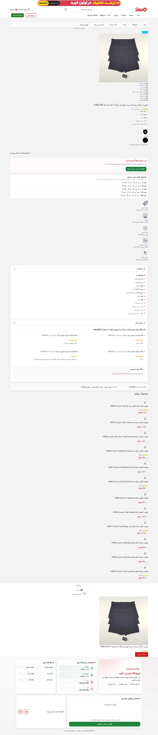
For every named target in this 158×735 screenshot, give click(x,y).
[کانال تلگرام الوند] (26, 711)
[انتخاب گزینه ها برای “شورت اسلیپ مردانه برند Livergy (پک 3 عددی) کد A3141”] (145, 418)
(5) (140, 575)
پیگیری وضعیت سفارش (104, 724)
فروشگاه (134, 25)
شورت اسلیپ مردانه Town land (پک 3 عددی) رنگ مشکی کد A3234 (125, 436)
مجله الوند (31, 679)
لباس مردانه (113, 25)
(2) (140, 530)
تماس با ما (50, 673)
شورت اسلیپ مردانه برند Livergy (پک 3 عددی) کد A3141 (129, 422)
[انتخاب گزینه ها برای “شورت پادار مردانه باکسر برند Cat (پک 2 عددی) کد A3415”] (145, 402)
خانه (144, 25)
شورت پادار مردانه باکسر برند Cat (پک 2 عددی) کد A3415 (129, 406)
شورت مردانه (84, 25)
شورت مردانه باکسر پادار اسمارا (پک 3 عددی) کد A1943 (130, 557)
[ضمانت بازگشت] (145, 240)
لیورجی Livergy (85, 387)
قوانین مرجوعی (48, 667)
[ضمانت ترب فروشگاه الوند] (97, 710)
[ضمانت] (145, 215)
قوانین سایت (30, 673)
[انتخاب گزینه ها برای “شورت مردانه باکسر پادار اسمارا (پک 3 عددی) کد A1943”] (145, 553)
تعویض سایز (144, 257)
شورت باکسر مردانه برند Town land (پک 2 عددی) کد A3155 (128, 481)
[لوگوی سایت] (141, 9)
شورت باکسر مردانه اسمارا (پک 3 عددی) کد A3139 (131, 498)
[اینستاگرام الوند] (20, 711)
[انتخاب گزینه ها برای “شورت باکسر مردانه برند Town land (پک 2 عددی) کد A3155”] (145, 477)
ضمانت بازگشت (143, 245)
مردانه (124, 25)
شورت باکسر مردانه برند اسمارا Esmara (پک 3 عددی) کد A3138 (127, 451)
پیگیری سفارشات (17, 15)
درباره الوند (50, 679)
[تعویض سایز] (145, 253)
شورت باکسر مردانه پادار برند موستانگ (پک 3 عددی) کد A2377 (127, 526)
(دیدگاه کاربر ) (136, 109)
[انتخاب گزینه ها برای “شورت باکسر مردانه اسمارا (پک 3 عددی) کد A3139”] (145, 494)
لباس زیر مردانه (99, 25)
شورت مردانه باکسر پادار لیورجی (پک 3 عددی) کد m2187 (129, 571)
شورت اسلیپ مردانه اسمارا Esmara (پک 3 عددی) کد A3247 (128, 467)
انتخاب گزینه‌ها (141, 654)
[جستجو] (66, 9)
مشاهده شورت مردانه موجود (136, 169)
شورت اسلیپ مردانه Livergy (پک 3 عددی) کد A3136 (130, 512)
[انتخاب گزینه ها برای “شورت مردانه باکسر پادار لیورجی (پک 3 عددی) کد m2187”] (145, 567)
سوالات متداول (30, 667)
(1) (140, 410)
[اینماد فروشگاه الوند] (110, 710)
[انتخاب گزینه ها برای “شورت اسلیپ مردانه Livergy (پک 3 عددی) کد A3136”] (145, 508)
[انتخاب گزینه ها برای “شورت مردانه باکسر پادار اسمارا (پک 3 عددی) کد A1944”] (145, 539)
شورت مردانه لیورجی (97, 387)
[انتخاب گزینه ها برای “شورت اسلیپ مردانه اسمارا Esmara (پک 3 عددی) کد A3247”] (145, 463)
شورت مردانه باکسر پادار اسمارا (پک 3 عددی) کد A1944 (130, 543)
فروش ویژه (31, 15)
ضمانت (146, 220)
